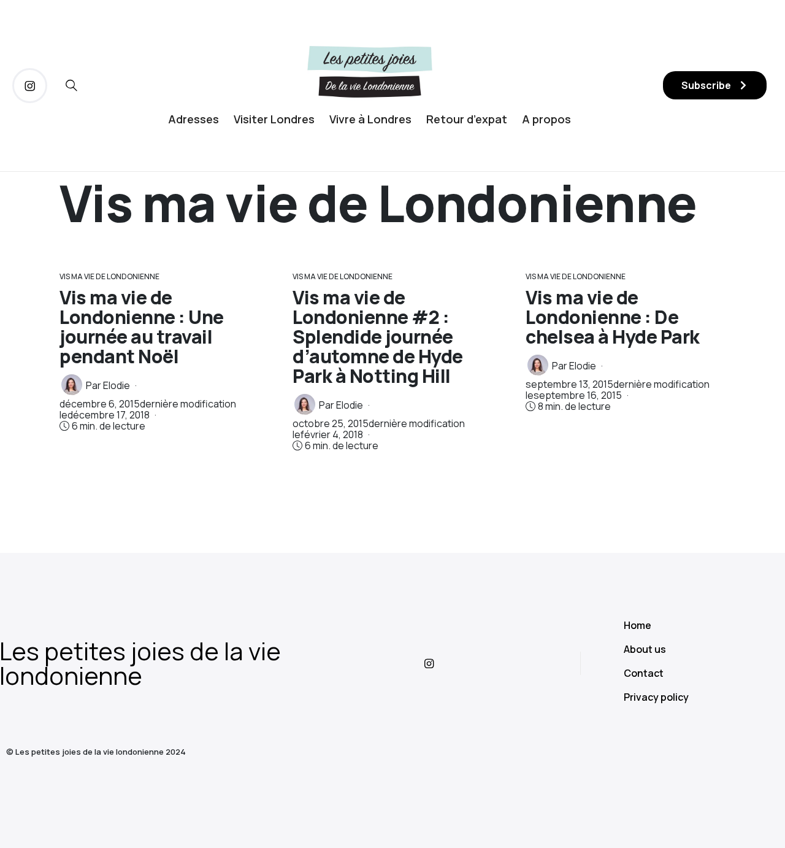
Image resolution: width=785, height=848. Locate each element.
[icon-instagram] (29, 85)
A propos (546, 119)
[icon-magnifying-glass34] (71, 86)
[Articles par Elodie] (71, 384)
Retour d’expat (466, 119)
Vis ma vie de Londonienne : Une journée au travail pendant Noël (141, 327)
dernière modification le (147, 409)
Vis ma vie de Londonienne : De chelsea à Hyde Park (613, 317)
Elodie (116, 385)
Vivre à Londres (370, 119)
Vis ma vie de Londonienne (109, 276)
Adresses (193, 119)
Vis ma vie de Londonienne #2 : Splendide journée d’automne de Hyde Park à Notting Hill (378, 336)
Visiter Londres (274, 119)
